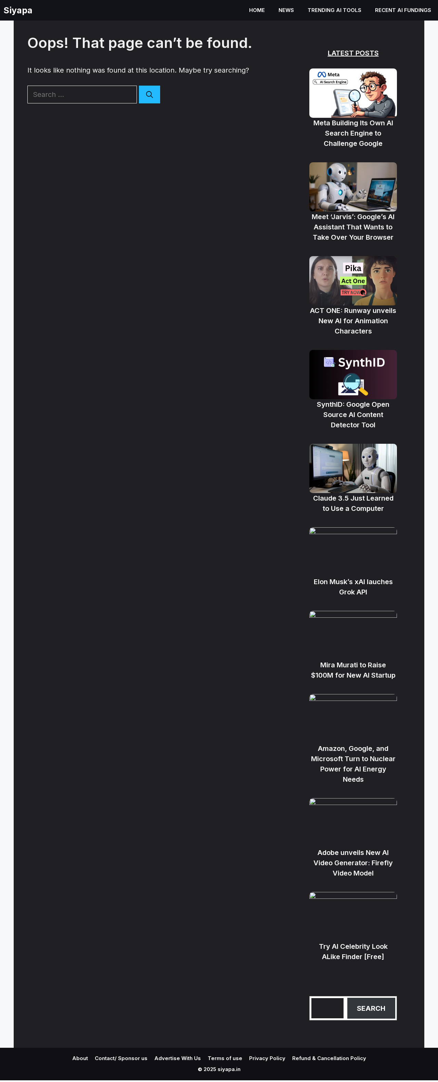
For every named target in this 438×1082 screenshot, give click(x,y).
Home (257, 10)
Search (371, 1008)
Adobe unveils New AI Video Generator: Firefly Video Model (353, 862)
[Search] (149, 94)
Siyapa (18, 10)
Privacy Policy (267, 1058)
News (286, 10)
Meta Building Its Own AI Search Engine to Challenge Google (353, 133)
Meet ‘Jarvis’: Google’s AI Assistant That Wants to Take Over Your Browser (353, 227)
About (80, 1058)
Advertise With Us (177, 1058)
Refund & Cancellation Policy (329, 1058)
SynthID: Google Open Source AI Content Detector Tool (353, 414)
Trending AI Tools (334, 10)
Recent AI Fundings (403, 10)
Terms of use (225, 1058)
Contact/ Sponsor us (121, 1058)
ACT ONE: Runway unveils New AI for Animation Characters (353, 320)
